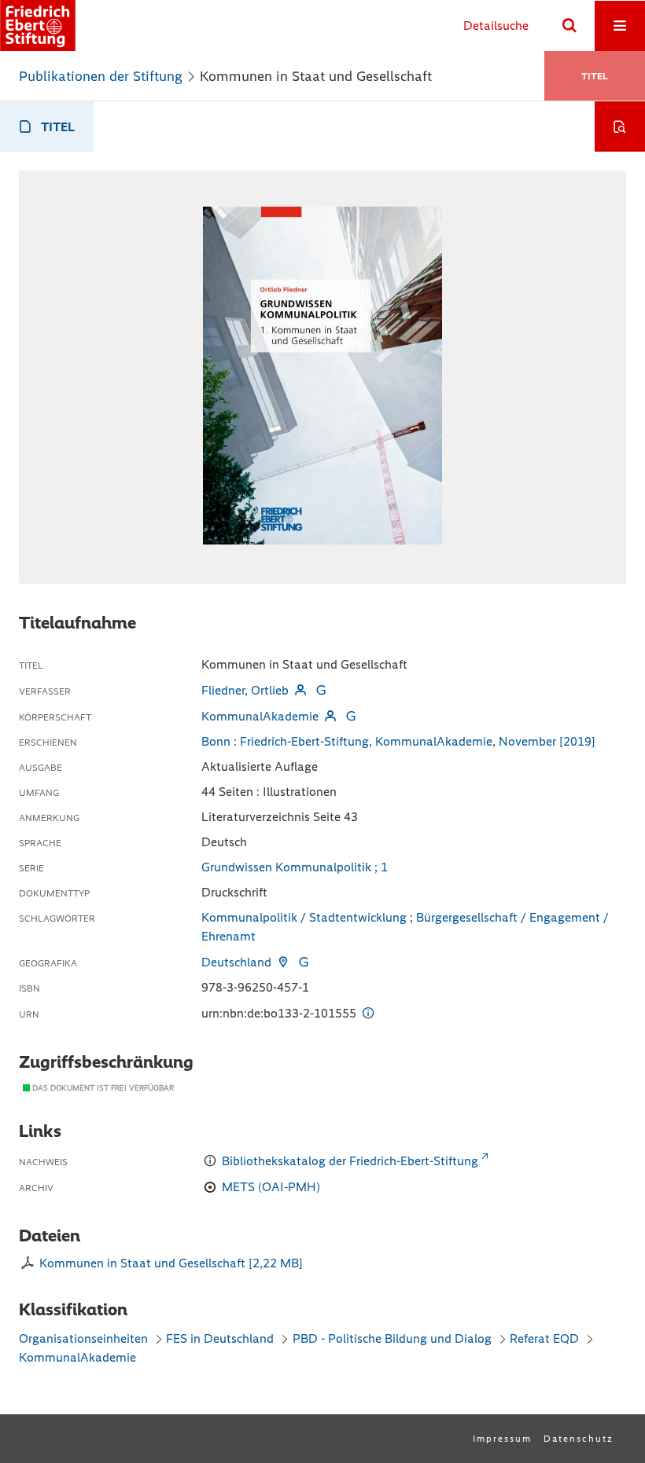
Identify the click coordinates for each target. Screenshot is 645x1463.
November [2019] (547, 741)
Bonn (215, 741)
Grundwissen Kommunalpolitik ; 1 (294, 867)
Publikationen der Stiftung (100, 76)
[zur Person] (300, 690)
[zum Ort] (283, 962)
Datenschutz (579, 1438)
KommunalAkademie (260, 716)
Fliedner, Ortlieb (245, 690)
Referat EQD (544, 1338)
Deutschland (236, 962)
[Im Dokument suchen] (620, 126)
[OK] (569, 26)
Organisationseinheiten (83, 1338)
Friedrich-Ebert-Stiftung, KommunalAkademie (366, 741)
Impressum (502, 1438)
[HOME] (38, 25)
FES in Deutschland (220, 1338)
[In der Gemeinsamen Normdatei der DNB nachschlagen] (321, 690)
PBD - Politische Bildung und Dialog (392, 1338)
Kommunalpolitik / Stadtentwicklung (304, 917)
